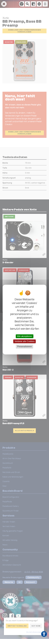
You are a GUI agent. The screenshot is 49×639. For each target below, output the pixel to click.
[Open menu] (45, 4)
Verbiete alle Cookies (24, 341)
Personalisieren (24, 346)
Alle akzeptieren (24, 336)
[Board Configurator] (33, 4)
